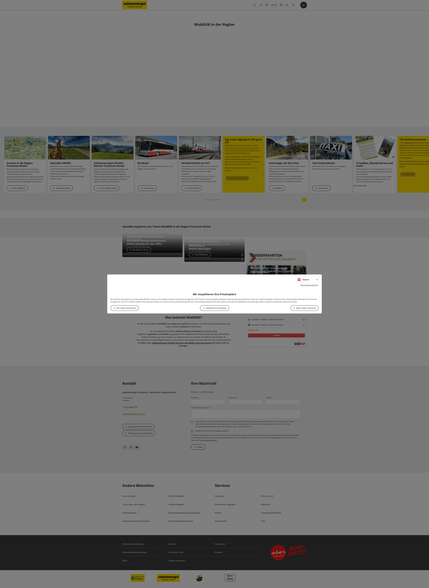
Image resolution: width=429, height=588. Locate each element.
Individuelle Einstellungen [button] (216, 308)
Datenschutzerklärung (309, 285)
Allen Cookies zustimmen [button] (306, 308)
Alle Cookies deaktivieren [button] (126, 308)
